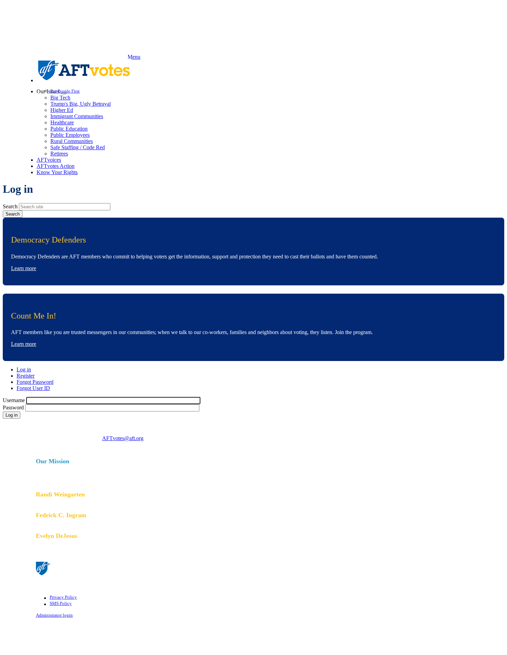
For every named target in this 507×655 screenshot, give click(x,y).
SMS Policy (61, 603)
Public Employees (70, 135)
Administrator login (54, 615)
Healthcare (62, 122)
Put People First (65, 91)
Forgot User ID (33, 388)
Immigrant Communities (76, 116)
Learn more (23, 268)
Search (10, 206)
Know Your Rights (57, 172)
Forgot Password (35, 382)
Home (260, 70)
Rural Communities (71, 141)
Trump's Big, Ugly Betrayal (80, 104)
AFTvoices (49, 160)
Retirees (59, 153)
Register (25, 376)
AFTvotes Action (55, 166)
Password (13, 407)
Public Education (69, 129)
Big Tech (60, 98)
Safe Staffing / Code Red (77, 147)
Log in (24, 369)
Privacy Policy (63, 597)
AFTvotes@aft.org (122, 438)
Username (14, 400)
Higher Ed (61, 110)
